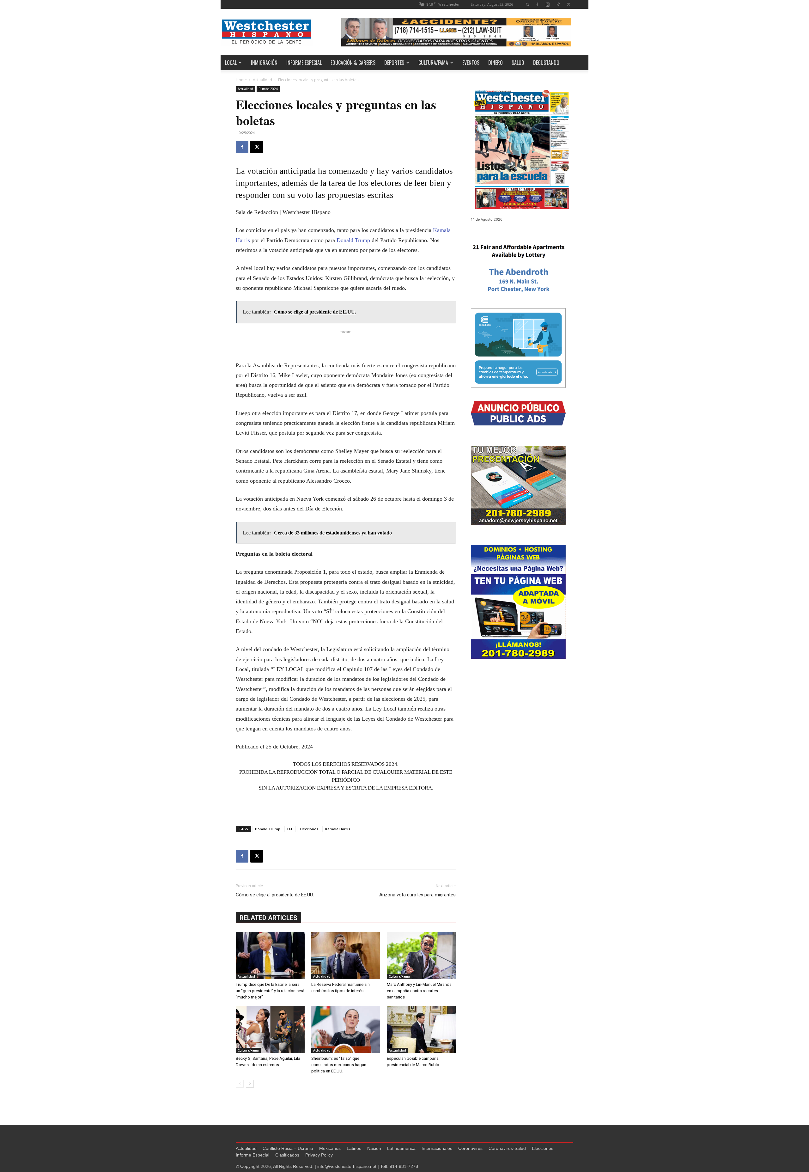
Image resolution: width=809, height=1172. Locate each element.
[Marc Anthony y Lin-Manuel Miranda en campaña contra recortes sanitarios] (421, 955)
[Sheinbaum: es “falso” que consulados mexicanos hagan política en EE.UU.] (345, 1029)
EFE (290, 829)
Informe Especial (304, 62)
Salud (518, 62)
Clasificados (287, 1154)
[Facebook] (537, 4)
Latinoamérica (401, 1148)
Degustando (546, 62)
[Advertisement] (346, 344)
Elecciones (309, 829)
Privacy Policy (319, 1154)
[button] (527, 4)
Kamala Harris (337, 829)
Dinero (495, 62)
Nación (374, 1148)
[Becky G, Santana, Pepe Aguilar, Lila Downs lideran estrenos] (270, 1029)
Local (231, 62)
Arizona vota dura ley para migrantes (417, 895)
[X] (568, 4)
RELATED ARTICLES (268, 918)
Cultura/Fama (433, 62)
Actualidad (262, 79)
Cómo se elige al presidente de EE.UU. (275, 895)
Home (241, 79)
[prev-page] (240, 1084)
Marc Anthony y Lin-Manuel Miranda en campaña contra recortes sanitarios (419, 990)
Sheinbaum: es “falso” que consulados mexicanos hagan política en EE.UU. (338, 1064)
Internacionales (437, 1148)
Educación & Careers (353, 62)
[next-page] (250, 1084)
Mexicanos (330, 1148)
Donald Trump (353, 240)
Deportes (394, 62)
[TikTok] (558, 4)
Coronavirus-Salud (507, 1148)
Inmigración (264, 62)
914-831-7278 (404, 1166)
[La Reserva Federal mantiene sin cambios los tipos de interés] (345, 955)
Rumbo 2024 (268, 89)
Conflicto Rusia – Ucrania (288, 1148)
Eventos (470, 62)
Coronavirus (470, 1148)
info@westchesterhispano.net (346, 1166)
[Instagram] (547, 4)
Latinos (354, 1148)
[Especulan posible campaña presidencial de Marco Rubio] (421, 1029)
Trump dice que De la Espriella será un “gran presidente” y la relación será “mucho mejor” (270, 990)
